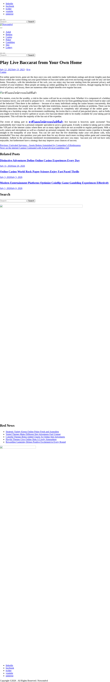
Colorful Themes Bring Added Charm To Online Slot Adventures (35, 437)
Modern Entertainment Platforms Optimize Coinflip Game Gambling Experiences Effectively (54, 182)
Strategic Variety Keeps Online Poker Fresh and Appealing (32, 431)
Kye (28, 69)
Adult (8, 32)
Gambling (10, 42)
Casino (9, 37)
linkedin (9, 3)
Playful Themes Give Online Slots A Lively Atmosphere (31, 439)
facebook (10, 6)
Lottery (9, 47)
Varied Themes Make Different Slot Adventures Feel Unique (33, 434)
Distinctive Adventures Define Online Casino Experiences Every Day (40, 160)
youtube (9, 11)
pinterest (9, 14)
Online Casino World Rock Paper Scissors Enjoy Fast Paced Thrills (39, 171)
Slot (7, 45)
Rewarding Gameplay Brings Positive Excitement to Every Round (36, 442)
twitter (8, 8)
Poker (8, 39)
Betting (9, 34)
